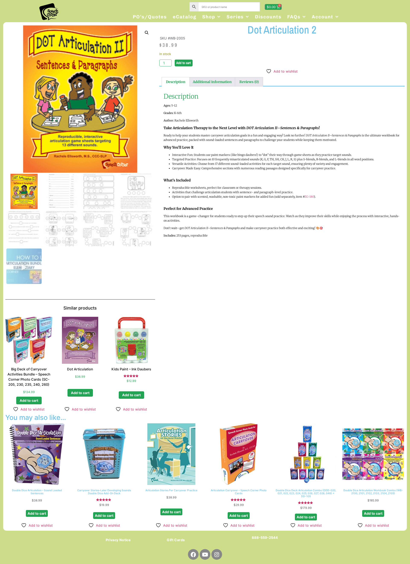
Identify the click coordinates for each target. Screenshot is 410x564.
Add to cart (183, 62)
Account (322, 17)
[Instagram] (216, 554)
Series (235, 17)
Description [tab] (175, 82)
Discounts (268, 17)
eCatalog (184, 17)
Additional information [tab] (212, 82)
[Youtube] (205, 554)
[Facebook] (193, 554)
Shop (208, 17)
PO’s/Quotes (150, 17)
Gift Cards (176, 540)
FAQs (293, 17)
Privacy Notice (118, 540)
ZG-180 (309, 197)
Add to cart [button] (29, 400)
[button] (147, 33)
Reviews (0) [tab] (249, 82)
